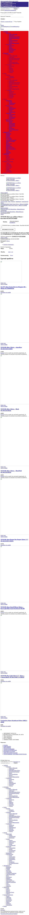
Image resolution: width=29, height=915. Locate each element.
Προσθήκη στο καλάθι (8, 229)
